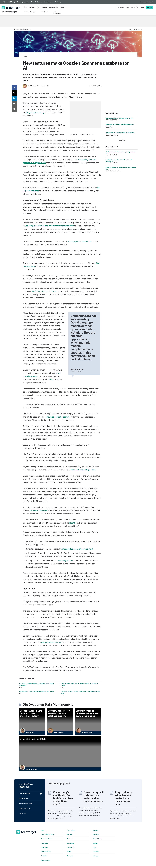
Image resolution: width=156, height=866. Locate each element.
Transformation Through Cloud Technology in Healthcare (120, 133)
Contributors (71, 830)
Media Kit (44, 856)
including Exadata (66, 560)
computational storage (51, 642)
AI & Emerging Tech (14, 2)
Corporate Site (45, 860)
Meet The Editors (46, 839)
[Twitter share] (14, 93)
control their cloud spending (83, 470)
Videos (95, 856)
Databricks (41, 291)
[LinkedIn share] (14, 98)
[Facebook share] (14, 87)
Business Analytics (30, 12)
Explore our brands (146, 2)
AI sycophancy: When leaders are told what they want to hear (124, 798)
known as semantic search (57, 417)
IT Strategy (58, 2)
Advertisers (44, 847)
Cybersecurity (25, 2)
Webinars (44, 7)
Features (31, 7)
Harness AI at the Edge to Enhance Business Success (120, 125)
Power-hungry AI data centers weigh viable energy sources (94, 797)
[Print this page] (14, 103)
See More (121, 140)
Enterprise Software (36, 2)
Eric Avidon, (33, 86)
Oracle (53, 291)
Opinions (96, 834)
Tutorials (96, 851)
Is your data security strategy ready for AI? (119, 118)
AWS (34, 291)
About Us (44, 830)
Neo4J (72, 523)
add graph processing (34, 112)
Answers (70, 839)
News (25, 7)
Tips (38, 7)
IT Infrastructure (48, 2)
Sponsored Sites (54, 7)
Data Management (57, 12)
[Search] (137, 7)
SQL (51, 379)
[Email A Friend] (14, 109)
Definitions (70, 843)
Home (16, 29)
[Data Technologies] (11, 5)
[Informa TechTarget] (4, 2)
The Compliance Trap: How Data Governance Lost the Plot (36, 691)
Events (69, 851)
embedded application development (77, 549)
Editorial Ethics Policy (47, 834)
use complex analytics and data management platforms (49, 226)
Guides (95, 830)
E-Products (70, 847)
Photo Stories (97, 839)
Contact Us (44, 843)
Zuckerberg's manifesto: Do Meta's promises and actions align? (63, 798)
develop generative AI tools (80, 241)
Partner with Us (46, 851)
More (62, 7)
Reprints (69, 834)
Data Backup (44, 12)
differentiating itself (39, 510)
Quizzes (95, 843)
